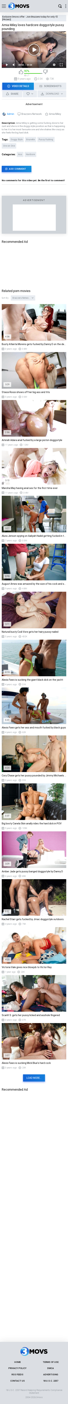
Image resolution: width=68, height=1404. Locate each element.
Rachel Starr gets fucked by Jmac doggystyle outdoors (33, 919)
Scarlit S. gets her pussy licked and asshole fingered (31, 1015)
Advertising (50, 1374)
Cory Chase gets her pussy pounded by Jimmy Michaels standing (34, 775)
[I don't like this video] (45, 73)
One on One (9, 146)
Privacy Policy (17, 1368)
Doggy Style (16, 139)
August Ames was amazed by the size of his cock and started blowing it (34, 583)
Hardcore (30, 154)
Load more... (34, 1077)
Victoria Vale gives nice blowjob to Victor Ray (27, 967)
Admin (10, 114)
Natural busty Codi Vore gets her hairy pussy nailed (30, 631)
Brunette (30, 139)
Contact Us (17, 1380)
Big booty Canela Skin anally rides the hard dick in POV (32, 823)
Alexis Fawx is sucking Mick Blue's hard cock (26, 1063)
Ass (20, 154)
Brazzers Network (31, 114)
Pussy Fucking (46, 139)
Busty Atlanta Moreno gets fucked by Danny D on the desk (34, 344)
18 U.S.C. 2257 (50, 1380)
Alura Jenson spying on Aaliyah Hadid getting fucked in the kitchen (34, 535)
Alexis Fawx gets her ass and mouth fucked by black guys (34, 727)
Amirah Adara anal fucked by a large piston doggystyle (32, 440)
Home (17, 1362)
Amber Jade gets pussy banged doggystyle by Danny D (32, 871)
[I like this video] (21, 73)
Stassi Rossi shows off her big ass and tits (26, 392)
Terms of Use (51, 1362)
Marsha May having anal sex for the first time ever (30, 488)
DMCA (50, 1368)
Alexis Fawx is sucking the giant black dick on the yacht (32, 679)
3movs (39, 1397)
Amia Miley (55, 114)
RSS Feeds (17, 1374)
